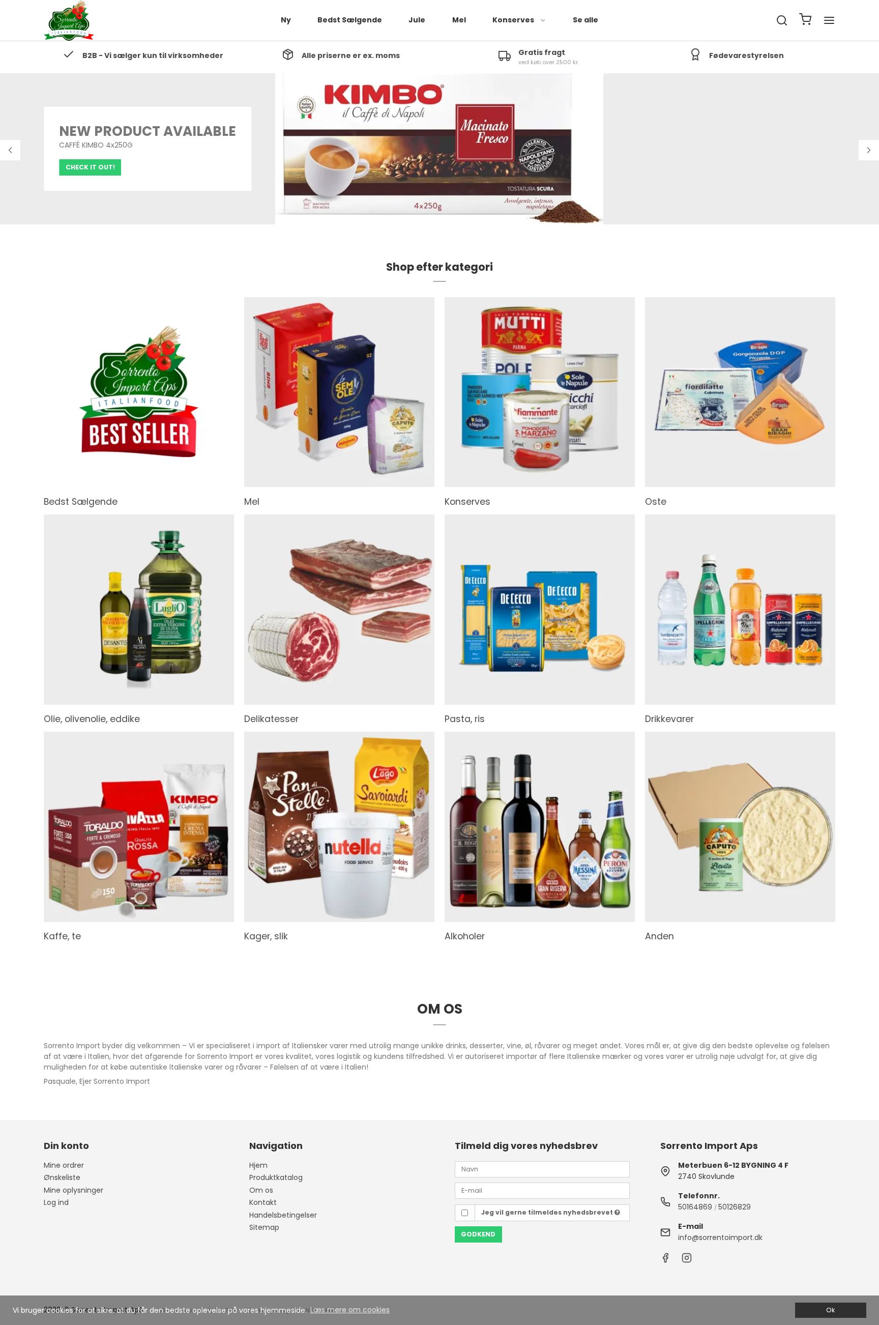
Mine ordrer (64, 1165)
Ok (830, 1310)
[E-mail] (542, 1190)
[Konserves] (540, 392)
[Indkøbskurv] (805, 20)
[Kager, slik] (339, 827)
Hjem (258, 1165)
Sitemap (264, 1227)
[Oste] (740, 392)
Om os (261, 1190)
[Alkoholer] (540, 827)
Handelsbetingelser (283, 1215)
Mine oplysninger (73, 1190)
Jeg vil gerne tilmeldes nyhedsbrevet (547, 1212)
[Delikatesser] (339, 609)
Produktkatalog (276, 1177)
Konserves (513, 20)
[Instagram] (687, 1260)
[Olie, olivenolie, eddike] (139, 609)
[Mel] (339, 392)
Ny (286, 20)
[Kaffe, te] (139, 827)
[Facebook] (665, 1260)
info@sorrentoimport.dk (720, 1237)
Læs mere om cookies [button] (350, 1310)
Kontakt (263, 1202)
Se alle (585, 20)
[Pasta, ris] (540, 609)
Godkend (478, 1234)
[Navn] (542, 1169)
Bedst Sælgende (349, 20)
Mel (459, 20)
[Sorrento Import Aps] (69, 20)
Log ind (56, 1202)
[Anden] (740, 827)
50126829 (734, 1207)
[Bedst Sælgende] (139, 392)
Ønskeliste (62, 1177)
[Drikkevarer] (740, 609)
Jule (416, 20)
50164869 (695, 1207)
